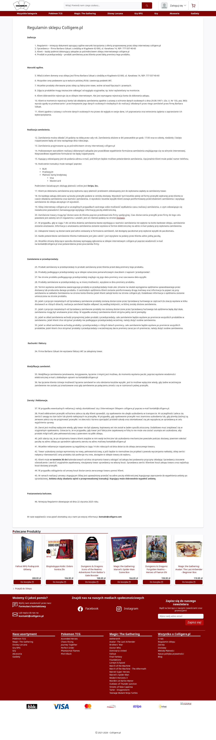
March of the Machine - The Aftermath (127, 668)
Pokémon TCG (55, 13)
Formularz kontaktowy (32, 606)
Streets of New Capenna (121, 686)
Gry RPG (138, 13)
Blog (160, 656)
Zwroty (161, 644)
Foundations (115, 659)
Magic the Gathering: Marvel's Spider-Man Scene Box (124, 569)
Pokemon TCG (71, 634)
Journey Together (69, 644)
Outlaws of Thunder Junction (123, 683)
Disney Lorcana (115, 13)
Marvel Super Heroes (119, 671)
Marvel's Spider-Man (119, 674)
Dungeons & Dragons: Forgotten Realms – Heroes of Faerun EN (156, 569)
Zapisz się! (194, 622)
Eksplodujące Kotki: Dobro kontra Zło (59, 568)
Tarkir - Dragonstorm (119, 689)
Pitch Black (66, 653)
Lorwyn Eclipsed (117, 662)
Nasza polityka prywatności (171, 653)
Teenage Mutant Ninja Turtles (123, 692)
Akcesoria (174, 13)
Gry (156, 13)
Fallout (112, 653)
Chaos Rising (67, 641)
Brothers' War (116, 644)
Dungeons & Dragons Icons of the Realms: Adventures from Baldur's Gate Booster (92, 571)
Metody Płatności (166, 650)
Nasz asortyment (24, 634)
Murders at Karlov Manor (121, 680)
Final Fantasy (115, 656)
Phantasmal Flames (70, 650)
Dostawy (121, 217)
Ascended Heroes (69, 638)
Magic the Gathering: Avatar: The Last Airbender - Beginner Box (188, 569)
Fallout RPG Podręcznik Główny (27, 568)
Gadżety (195, 13)
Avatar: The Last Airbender (122, 641)
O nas (161, 638)
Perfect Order (67, 647)
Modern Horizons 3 (118, 677)
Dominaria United (118, 650)
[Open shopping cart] (193, 5)
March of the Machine (119, 665)
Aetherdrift (114, 638)
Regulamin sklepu (166, 641)
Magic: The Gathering (85, 13)
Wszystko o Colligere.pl (174, 634)
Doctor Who (115, 647)
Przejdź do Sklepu (23, 588)
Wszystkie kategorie (27, 13)
